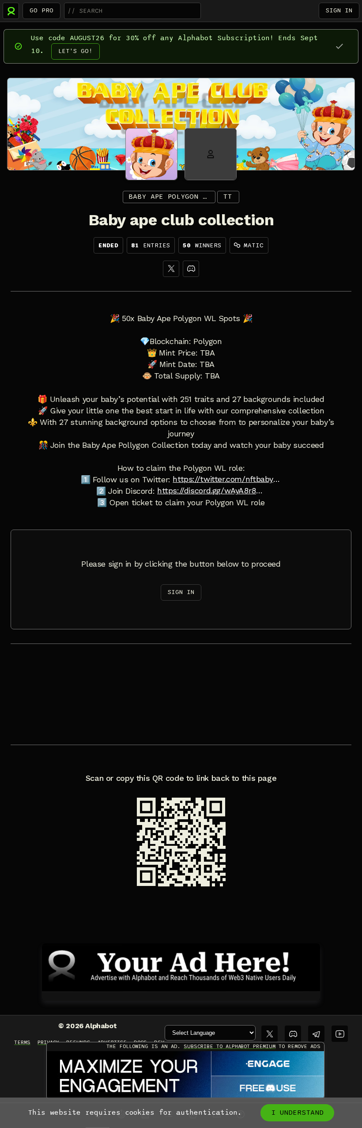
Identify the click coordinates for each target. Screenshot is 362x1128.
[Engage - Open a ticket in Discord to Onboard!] (185, 1075)
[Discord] (191, 269)
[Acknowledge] (339, 46)
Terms (22, 1042)
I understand (297, 1112)
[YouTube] (340, 1034)
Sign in (339, 10)
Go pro (41, 10)
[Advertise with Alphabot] (181, 966)
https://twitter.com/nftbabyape (227, 479)
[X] (171, 269)
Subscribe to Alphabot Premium (229, 1046)
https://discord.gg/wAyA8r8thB (211, 491)
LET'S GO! (75, 51)
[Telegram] (316, 1034)
